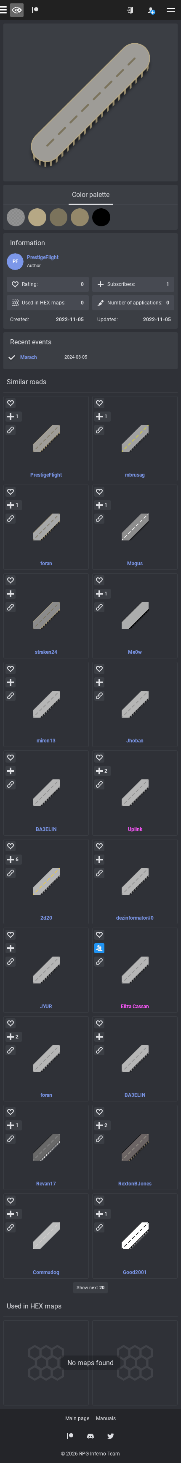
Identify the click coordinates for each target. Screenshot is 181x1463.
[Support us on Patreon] (70, 1436)
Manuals (106, 1418)
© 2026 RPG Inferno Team (90, 1453)
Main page (77, 1418)
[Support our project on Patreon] (35, 10)
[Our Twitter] (110, 1436)
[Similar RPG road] (46, 438)
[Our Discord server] (90, 1436)
